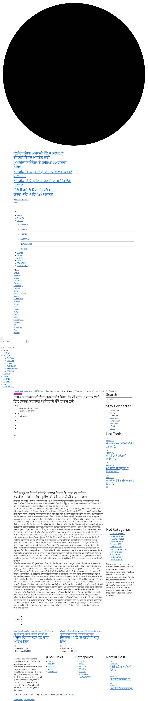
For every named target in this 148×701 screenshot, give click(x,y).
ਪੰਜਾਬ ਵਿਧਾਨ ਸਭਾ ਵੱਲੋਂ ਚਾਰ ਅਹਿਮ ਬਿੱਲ (31, 639)
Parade (16, 309)
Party (16, 312)
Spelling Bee (19, 319)
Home (50, 661)
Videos (50, 669)
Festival (17, 301)
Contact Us (52, 671)
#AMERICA (18, 394)
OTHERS (23, 249)
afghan (16, 272)
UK (15, 325)
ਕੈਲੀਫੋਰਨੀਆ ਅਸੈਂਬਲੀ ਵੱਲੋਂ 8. (120, 668)
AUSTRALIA (24, 239)
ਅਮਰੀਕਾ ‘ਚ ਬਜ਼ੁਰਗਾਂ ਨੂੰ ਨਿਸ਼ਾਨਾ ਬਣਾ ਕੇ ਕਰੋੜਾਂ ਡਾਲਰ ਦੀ (43, 173)
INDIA (19, 255)
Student (17, 322)
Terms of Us (18, 699)
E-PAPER (20, 218)
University (18, 327)
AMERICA (24, 224)
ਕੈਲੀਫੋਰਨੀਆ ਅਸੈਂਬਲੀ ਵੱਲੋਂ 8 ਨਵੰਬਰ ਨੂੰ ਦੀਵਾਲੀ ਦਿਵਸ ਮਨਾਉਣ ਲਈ (39, 155)
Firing (16, 304)
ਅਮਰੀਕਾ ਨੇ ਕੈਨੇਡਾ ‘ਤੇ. (120, 679)
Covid (16, 291)
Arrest (16, 278)
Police (16, 314)
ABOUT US (21, 263)
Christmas (18, 283)
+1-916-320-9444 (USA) (63, 196)
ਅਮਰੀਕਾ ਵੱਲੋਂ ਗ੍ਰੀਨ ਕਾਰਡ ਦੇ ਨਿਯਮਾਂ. (120, 482)
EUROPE (23, 234)
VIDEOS (20, 260)
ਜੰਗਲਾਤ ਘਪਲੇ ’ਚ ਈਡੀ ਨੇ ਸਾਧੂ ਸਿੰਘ (79, 639)
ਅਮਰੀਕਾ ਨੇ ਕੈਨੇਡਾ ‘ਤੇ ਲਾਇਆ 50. (116, 457)
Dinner (16, 296)
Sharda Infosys (69, 694)
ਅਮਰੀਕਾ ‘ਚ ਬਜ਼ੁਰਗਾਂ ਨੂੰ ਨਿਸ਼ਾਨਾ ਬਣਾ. (117, 469)
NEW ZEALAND (85, 677)
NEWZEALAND (26, 244)
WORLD (20, 220)
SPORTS (20, 258)
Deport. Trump (20, 293)
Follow (112, 413)
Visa (15, 330)
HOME (19, 215)
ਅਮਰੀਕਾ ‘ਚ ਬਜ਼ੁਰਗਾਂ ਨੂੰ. (121, 688)
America (17, 275)
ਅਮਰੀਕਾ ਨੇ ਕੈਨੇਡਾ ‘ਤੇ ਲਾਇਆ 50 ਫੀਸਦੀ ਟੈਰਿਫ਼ (40, 164)
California (17, 280)
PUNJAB (20, 252)
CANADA (23, 229)
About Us (51, 664)
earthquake (18, 299)
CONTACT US (22, 266)
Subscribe (114, 418)
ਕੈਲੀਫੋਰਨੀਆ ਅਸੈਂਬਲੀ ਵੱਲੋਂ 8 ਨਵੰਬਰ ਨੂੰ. (120, 445)
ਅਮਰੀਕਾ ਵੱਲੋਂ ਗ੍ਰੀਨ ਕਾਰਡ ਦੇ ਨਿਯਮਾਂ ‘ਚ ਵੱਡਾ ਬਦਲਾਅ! (42, 182)
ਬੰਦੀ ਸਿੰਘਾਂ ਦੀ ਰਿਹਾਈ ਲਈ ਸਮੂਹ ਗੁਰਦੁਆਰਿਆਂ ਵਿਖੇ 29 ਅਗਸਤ (35, 192)
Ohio (16, 306)
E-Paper (51, 666)
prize (16, 317)
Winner (17, 332)
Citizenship (18, 286)
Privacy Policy (29, 699)
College (17, 288)
